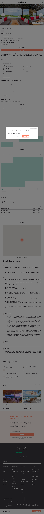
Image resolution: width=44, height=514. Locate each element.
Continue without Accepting (33, 128)
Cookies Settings (17, 136)
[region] (22, 133)
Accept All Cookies (26, 136)
